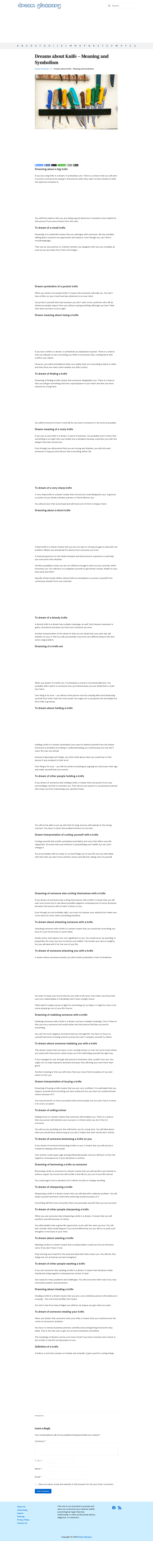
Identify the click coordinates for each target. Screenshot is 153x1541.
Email (38, 1477)
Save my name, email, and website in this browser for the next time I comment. (76, 1484)
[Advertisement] (76, 27)
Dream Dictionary (42, 69)
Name (38, 1468)
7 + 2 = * (39, 1460)
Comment (40, 1441)
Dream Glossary (85, 1537)
